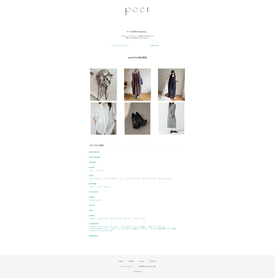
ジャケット (99, 170)
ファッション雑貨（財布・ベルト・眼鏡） (163, 228)
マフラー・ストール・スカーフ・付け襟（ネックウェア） (130, 228)
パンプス (136, 218)
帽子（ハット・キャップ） (157, 227)
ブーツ (143, 218)
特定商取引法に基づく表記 (147, 266)
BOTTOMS (92, 184)
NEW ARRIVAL (94, 152)
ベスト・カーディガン (133, 178)
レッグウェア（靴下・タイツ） (99, 228)
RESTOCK (92, 162)
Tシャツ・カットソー (96, 178)
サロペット (107, 187)
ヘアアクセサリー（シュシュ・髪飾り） (133, 227)
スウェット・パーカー (149, 178)
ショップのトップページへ (120, 45)
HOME (121, 261)
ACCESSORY (94, 224)
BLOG (142, 261)
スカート (92, 187)
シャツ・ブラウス (111, 178)
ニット (121, 178)
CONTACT (152, 261)
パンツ (100, 187)
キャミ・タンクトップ (166, 178)
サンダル (92, 218)
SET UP (92, 205)
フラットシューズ (115, 218)
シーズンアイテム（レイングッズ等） (101, 230)
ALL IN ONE (93, 192)
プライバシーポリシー (126, 266)
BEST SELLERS (94, 157)
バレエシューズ (102, 218)
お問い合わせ (155, 45)
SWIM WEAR (93, 236)
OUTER (91, 167)
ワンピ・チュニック (95, 200)
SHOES (91, 215)
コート (91, 170)
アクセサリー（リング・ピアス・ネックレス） (104, 227)
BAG (91, 210)
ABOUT (131, 261)
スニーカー (127, 218)
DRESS (91, 197)
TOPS (91, 175)
